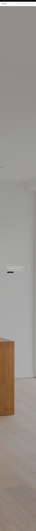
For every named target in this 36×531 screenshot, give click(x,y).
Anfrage (10, 272)
